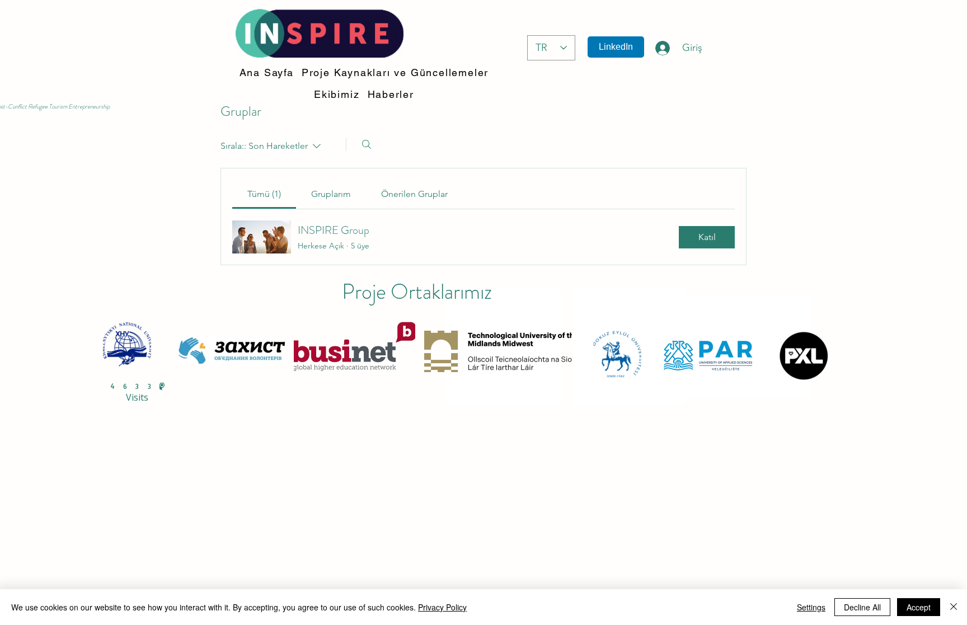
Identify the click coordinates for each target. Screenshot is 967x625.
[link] (264, 194)
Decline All (862, 607)
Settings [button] (811, 607)
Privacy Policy (442, 607)
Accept (919, 607)
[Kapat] (953, 607)
